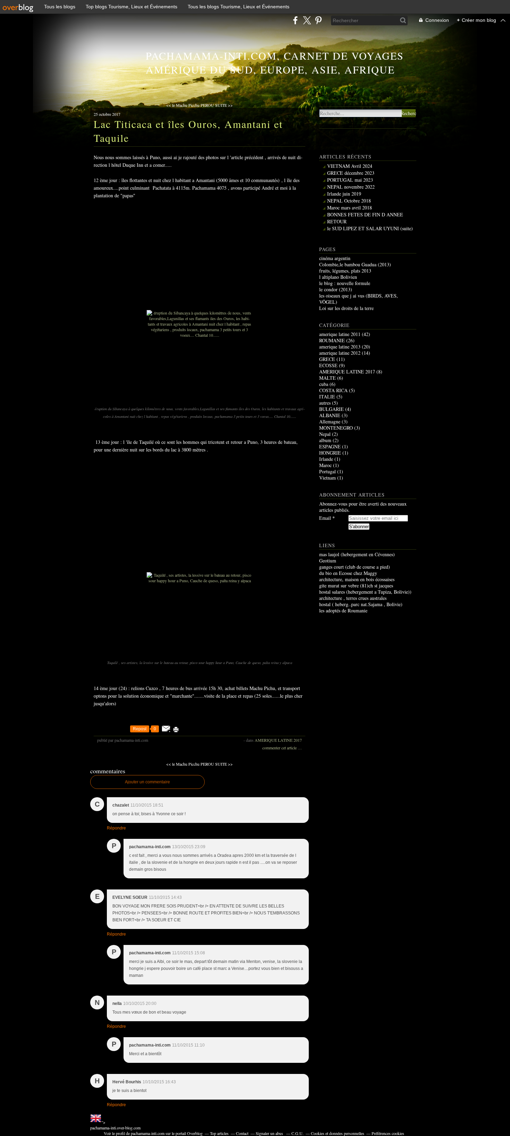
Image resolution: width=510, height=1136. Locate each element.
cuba (323, 384)
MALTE (327, 378)
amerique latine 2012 (339, 353)
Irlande (326, 459)
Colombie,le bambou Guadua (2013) (355, 264)
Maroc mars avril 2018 (349, 207)
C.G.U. (297, 1133)
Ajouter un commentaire (147, 782)
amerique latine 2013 (339, 346)
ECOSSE (328, 365)
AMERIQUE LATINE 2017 (278, 740)
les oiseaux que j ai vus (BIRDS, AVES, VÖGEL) (358, 298)
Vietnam (327, 477)
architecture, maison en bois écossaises (356, 579)
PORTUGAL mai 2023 (350, 180)
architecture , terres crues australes (352, 598)
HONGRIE (330, 452)
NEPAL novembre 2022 (351, 186)
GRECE (327, 359)
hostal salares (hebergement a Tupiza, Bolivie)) (365, 591)
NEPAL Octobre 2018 (349, 200)
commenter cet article (280, 747)
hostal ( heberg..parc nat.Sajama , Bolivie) (360, 604)
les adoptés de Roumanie (343, 610)
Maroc (325, 465)
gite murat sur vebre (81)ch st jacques (356, 585)
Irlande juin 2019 (344, 193)
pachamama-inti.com (147, 1133)
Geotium (327, 560)
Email (325, 518)
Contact (242, 1133)
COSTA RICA (333, 390)
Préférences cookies (388, 1133)
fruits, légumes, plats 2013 (345, 270)
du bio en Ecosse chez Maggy (348, 573)
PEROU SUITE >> (217, 105)
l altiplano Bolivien (338, 277)
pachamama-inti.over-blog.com (115, 1127)
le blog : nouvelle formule (344, 283)
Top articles (219, 1133)
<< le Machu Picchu (182, 105)
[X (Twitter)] (307, 20)
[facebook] (295, 20)
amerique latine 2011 (339, 334)
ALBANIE (329, 415)
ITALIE (327, 396)
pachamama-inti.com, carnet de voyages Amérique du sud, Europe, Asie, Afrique (275, 62)
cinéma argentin (334, 258)
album (325, 440)
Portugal (327, 471)
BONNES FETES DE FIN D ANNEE (365, 214)
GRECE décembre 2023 (350, 173)
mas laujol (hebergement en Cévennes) (357, 554)
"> (115, 1124)
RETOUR (337, 221)
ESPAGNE (330, 446)
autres (325, 402)
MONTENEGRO (336, 427)
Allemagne (329, 421)
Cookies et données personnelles (337, 1133)
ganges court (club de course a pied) (354, 566)
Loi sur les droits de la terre (346, 308)
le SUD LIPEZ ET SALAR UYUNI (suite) (370, 228)
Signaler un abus (270, 1133)
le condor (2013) (335, 289)
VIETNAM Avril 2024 (349, 166)
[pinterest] (318, 20)
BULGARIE (331, 409)
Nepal (325, 434)
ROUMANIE (332, 340)
